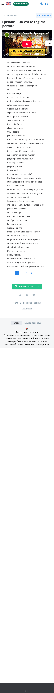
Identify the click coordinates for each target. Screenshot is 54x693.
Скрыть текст (45, 15)
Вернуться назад (11, 15)
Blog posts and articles (30, 302)
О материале (27, 309)
